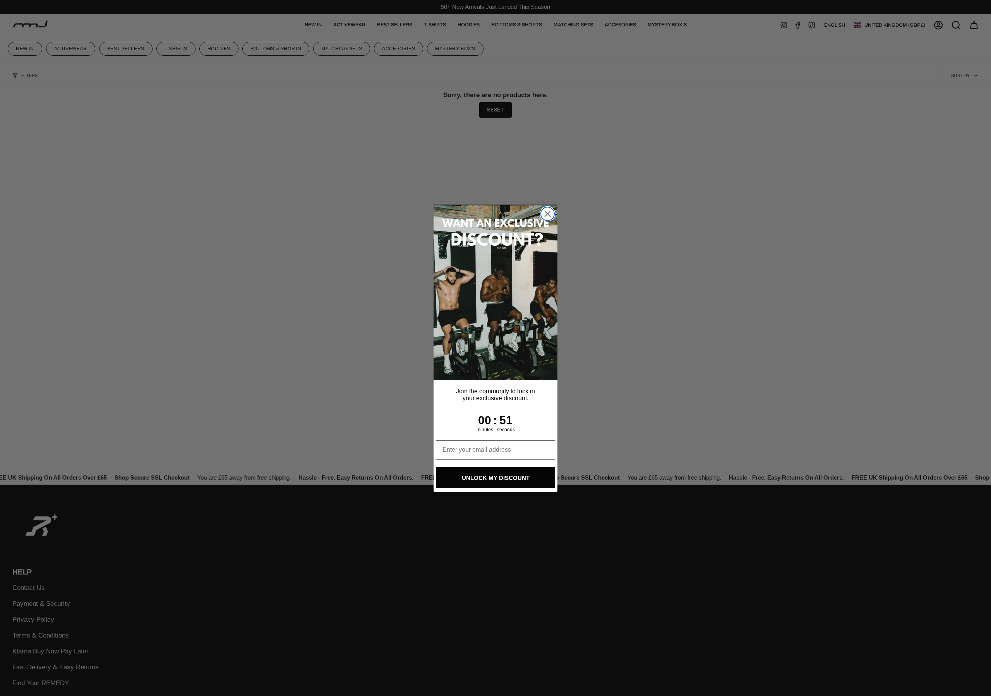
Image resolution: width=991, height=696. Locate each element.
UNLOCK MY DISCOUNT (496, 478)
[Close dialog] (547, 214)
